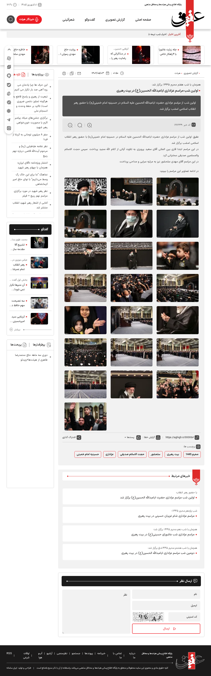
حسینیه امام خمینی (88, 454)
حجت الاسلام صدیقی (132, 454)
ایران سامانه (12, 668)
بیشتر (17, 330)
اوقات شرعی (26, 655)
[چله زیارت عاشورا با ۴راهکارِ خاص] (192, 55)
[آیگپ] (9, 75)
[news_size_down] (70, 125)
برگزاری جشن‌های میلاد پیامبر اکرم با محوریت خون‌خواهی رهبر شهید (31, 123)
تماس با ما (117, 655)
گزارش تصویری (115, 20)
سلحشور (155, 454)
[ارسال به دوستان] (79, 73)
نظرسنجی (62, 653)
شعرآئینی (68, 20)
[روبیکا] (9, 111)
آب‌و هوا (40, 655)
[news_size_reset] (79, 125)
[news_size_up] (89, 125)
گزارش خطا (149, 437)
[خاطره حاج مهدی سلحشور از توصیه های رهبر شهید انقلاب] (40, 55)
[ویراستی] (9, 67)
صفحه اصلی (143, 20)
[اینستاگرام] (9, 128)
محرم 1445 (192, 454)
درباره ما (132, 655)
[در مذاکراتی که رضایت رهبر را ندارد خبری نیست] (141, 55)
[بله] (9, 85)
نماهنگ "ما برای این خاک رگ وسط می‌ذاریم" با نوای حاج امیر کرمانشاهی (30, 179)
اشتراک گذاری (69, 437)
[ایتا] (9, 93)
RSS (9, 653)
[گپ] (9, 102)
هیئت (177, 73)
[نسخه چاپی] (64, 73)
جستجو (76, 653)
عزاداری (110, 454)
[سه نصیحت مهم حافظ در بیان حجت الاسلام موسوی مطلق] (39, 303)
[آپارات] (9, 58)
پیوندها (89, 653)
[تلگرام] (9, 119)
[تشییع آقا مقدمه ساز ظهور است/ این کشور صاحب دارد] (39, 244)
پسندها (130, 437)
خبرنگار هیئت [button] (26, 19)
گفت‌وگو (90, 20)
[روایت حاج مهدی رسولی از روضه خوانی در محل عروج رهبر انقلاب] (91, 55)
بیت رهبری (173, 454)
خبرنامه (101, 653)
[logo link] (187, 19)
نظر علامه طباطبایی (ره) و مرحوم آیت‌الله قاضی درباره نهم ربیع (30, 151)
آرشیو (49, 653)
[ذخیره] (72, 73)
